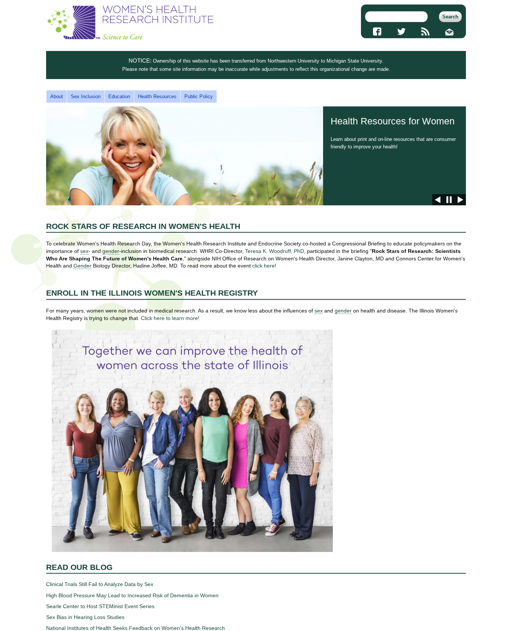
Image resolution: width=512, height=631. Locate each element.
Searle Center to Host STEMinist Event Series (100, 606)
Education (119, 96)
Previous (437, 199)
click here (263, 266)
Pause (449, 199)
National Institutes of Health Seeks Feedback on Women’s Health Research (135, 628)
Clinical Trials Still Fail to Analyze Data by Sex (99, 584)
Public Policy (198, 96)
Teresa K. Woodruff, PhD (274, 251)
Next (460, 199)
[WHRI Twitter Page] (401, 31)
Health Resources (157, 96)
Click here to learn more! (170, 318)
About (56, 96)
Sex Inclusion (85, 96)
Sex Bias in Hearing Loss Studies (85, 617)
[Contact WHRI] (450, 31)
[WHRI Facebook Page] (377, 31)
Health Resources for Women (256, 155)
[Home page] (130, 38)
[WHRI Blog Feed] (426, 31)
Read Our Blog (79, 567)
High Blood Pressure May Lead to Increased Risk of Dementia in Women (132, 595)
